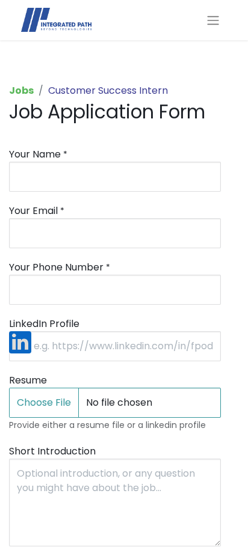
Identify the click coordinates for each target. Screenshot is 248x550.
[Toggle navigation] (213, 20)
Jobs (21, 90)
